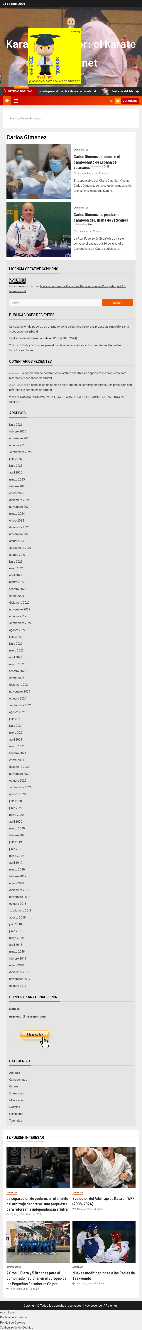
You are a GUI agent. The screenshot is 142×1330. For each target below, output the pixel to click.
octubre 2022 (17, 616)
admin (105, 173)
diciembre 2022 (19, 602)
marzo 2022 (17, 664)
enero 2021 (16, 760)
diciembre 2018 (19, 890)
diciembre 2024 (19, 500)
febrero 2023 (17, 589)
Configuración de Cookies (16, 1327)
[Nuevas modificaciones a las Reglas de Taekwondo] (104, 1242)
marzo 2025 (17, 479)
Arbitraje (14, 1073)
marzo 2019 (17, 869)
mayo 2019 (16, 856)
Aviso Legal (7, 1312)
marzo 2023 (17, 582)
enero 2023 (16, 596)
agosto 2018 (17, 917)
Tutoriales (15, 1120)
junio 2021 (16, 725)
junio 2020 (16, 808)
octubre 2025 (17, 445)
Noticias (14, 1107)
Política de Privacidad (14, 1317)
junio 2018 (16, 931)
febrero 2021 (17, 753)
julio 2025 (15, 459)
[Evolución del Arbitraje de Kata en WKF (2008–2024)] (104, 1167)
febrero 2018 (17, 958)
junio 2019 (16, 849)
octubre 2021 (17, 698)
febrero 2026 (17, 431)
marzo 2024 (17, 513)
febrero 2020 (17, 835)
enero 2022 (16, 678)
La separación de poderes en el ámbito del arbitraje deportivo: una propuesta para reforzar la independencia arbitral (37, 1203)
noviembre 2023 (19, 534)
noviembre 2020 (19, 774)
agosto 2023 (17, 555)
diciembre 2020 (19, 767)
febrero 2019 (17, 876)
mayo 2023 (16, 568)
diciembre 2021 (19, 684)
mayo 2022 (16, 650)
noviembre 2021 (19, 691)
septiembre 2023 (20, 548)
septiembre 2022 (20, 623)
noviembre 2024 (19, 506)
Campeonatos (81, 150)
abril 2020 (15, 821)
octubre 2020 (17, 780)
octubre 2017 (17, 986)
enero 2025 (16, 493)
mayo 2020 (16, 815)
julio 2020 (15, 801)
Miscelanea (16, 1100)
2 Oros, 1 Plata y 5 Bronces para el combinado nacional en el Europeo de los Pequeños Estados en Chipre (36, 1278)
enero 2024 (16, 520)
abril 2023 (15, 575)
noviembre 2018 (19, 897)
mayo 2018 (16, 938)
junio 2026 (16, 424)
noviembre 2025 (19, 438)
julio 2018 (15, 924)
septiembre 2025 (20, 452)
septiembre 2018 (20, 910)
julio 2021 (15, 719)
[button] (15, 100)
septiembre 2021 (20, 705)
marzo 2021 (17, 746)
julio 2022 (15, 637)
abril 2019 (15, 862)
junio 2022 (16, 643)
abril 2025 (15, 472)
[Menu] (15, 100)
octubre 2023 (17, 541)
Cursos (13, 1086)
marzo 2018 (17, 951)
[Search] (111, 101)
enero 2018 (16, 965)
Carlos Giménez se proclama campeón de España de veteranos (101, 219)
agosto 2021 (17, 712)
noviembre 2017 (19, 979)
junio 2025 (16, 465)
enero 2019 (16, 883)
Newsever (91, 1305)
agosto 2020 (17, 794)
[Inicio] (7, 101)
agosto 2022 (17, 630)
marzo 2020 (17, 828)
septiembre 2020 (20, 787)
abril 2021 (15, 739)
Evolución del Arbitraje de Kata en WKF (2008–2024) (43, 338)
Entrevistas (16, 1093)
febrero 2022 (17, 671)
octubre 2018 (17, 903)
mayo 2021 (16, 732)
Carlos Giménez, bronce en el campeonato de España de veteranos (97, 162)
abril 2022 (15, 657)
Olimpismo (16, 1114)
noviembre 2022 (19, 609)
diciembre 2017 (19, 972)
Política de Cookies (12, 1322)
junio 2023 (16, 561)
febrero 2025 (17, 486)
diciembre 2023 (19, 527)
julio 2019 (15, 842)
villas (12, 397)
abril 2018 (15, 944)
